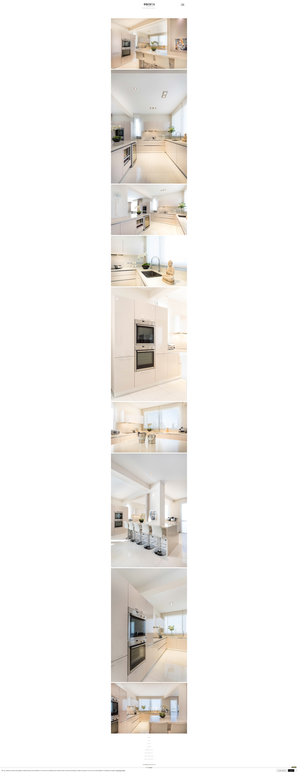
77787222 (150, 767)
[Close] (296, 770)
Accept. (291, 770)
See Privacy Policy (120, 770)
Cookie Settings (282, 770)
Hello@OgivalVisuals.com (149, 764)
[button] (182, 5)
